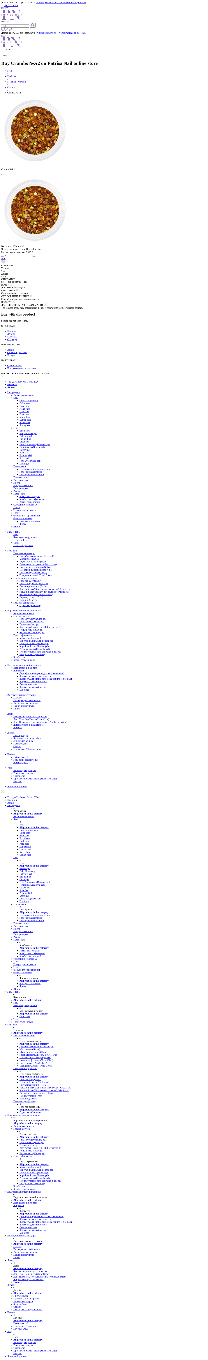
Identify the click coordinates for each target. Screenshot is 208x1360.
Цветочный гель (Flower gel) (34, 643)
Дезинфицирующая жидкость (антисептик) (41, 673)
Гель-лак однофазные (24, 602)
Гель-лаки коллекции (24, 553)
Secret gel (24, 458)
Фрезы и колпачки (22, 518)
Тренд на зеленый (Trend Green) (35, 575)
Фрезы (22, 524)
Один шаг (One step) (30, 605)
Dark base (24, 411)
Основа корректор (28, 400)
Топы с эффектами (23, 545)
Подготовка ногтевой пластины (24, 665)
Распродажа (13, 392)
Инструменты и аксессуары (21, 695)
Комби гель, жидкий (24, 660)
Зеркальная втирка (23, 741)
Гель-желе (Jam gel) (29, 624)
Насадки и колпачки (30, 521)
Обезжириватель (28, 684)
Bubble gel (24, 430)
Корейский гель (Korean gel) (34, 646)
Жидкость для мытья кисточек (35, 676)
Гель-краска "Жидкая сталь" (27, 749)
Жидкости (18, 670)
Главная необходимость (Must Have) (38, 564)
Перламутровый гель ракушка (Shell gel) (40, 651)
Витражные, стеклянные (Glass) (36, 594)
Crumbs (11, 87)
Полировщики (20, 488)
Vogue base (25, 417)
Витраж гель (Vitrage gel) (32, 632)
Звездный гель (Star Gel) (32, 654)
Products (11, 76)
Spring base (25, 425)
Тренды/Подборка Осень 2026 (23, 381)
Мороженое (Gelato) (29, 559)
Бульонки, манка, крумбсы (27, 738)
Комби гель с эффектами (32, 499)
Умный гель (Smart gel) (31, 629)
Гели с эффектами (22, 635)
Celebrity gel (25, 436)
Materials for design (16, 81)
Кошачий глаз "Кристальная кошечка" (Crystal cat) (45, 589)
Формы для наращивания (26, 515)
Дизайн (11, 732)
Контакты (12, 336)
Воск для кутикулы (23, 773)
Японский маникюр (17, 786)
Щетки (17, 526)
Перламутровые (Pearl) (31, 597)
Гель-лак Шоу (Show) (30, 580)
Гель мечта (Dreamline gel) (32, 619)
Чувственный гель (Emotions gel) (36, 640)
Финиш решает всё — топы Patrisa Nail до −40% (61, 2)
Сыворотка (19, 776)
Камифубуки (20, 743)
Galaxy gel (24, 450)
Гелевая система (21, 616)
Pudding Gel (25, 455)
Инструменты (20, 480)
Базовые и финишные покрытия (30, 716)
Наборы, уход (20, 762)
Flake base (24, 408)
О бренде (12, 339)
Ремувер (17, 781)
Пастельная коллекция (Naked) (35, 567)
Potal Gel (23, 452)
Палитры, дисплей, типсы (27, 700)
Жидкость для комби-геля (32, 687)
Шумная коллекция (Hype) (33, 561)
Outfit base (24, 540)
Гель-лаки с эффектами (25, 578)
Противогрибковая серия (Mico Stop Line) (35, 778)
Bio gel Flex (25, 439)
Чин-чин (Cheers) (28, 600)
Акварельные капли (23, 395)
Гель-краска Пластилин (31, 474)
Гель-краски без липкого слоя (34, 469)
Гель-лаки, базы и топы (25, 759)
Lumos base (25, 419)
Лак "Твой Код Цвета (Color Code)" (31, 719)
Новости (11, 331)
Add (3, 258)
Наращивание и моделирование (24, 610)
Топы (16, 513)
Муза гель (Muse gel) (30, 638)
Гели (15, 428)
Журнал (11, 334)
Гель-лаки (12, 550)
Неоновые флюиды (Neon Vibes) (36, 570)
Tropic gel (24, 463)
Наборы (17, 727)
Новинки (12, 384)
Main (9, 70)
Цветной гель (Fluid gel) (31, 621)
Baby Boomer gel (28, 433)
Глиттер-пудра (20, 735)
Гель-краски (19, 466)
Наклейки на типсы (23, 706)
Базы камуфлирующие (25, 537)
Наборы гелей (20, 757)
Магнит (17, 697)
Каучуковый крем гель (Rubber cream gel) (40, 627)
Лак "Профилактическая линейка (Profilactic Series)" (40, 722)
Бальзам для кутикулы (24, 770)
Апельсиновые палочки (25, 703)
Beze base (24, 406)
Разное (16, 491)
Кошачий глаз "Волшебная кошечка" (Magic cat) (44, 591)
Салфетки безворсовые (25, 504)
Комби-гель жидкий (29, 496)
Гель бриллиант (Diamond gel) (34, 444)
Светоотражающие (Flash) (32, 586)
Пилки (16, 708)
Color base (24, 403)
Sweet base (24, 422)
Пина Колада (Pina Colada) (33, 572)
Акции (10, 349)
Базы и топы (13, 531)
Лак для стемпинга (23, 485)
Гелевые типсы (21, 477)
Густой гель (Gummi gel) (32, 447)
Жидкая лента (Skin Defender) (28, 724)
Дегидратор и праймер (25, 668)
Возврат (11, 355)
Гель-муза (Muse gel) (30, 461)
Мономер (24, 689)
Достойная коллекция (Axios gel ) (36, 556)
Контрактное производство (21, 368)
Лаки (10, 713)
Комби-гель (19, 493)
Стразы (17, 746)
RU (3, 8)
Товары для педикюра (24, 510)
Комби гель (19, 657)
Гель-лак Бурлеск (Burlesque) (34, 583)
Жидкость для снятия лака (33, 681)
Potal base (24, 414)
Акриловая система (23, 613)
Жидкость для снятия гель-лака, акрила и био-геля (45, 678)
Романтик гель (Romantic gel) (34, 649)
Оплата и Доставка (17, 352)
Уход (9, 767)
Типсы (16, 507)
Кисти (16, 482)
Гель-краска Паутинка (30, 471)
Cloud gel (24, 441)
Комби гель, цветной (30, 502)
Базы (15, 398)
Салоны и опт (14, 365)
